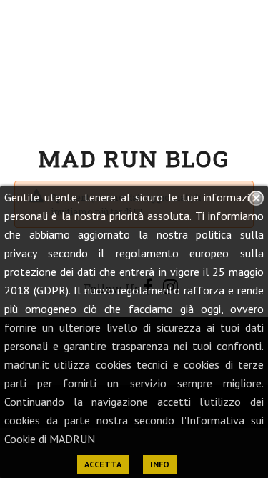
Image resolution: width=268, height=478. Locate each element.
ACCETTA (102, 464)
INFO (159, 464)
